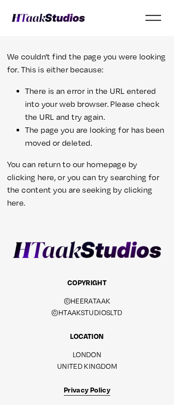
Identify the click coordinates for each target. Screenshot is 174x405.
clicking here (30, 177)
